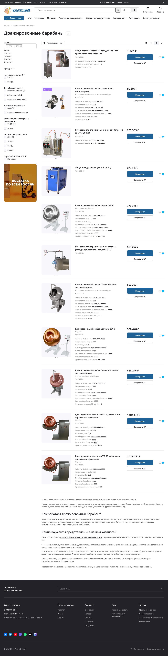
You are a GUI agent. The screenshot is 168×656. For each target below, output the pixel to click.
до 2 (109, 113)
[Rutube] (30, 634)
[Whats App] (25, 634)
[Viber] (20, 634)
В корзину (140, 57)
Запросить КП (140, 63)
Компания (89, 605)
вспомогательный (98, 61)
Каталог (61, 610)
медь (94, 351)
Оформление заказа (147, 610)
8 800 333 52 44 (107, 2)
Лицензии (89, 622)
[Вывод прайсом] (161, 43)
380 (94, 218)
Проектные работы (120, 610)
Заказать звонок (122, 2)
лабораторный (97, 107)
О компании (90, 610)
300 (95, 116)
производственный (98, 224)
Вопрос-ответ (144, 622)
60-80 (110, 230)
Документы (89, 626)
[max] (35, 634)
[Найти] (134, 10)
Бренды (61, 618)
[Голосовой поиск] (128, 10)
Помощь (142, 605)
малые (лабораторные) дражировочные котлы (81, 537)
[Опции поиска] (123, 10)
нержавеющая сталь (100, 110)
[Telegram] (10, 634)
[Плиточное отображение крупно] (146, 43)
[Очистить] (118, 10)
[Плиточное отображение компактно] (151, 43)
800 (95, 484)
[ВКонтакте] (5, 634)
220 (94, 104)
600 (95, 442)
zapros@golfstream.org (13, 614)
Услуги (115, 605)
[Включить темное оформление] (163, 2)
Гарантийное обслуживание (151, 618)
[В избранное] (160, 57)
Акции (60, 614)
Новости (88, 614)
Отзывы (88, 618)
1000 (96, 233)
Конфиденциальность (155, 649)
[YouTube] (15, 634)
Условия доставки (146, 614)
